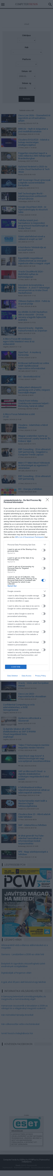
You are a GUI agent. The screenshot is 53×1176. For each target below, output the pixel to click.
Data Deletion (12, 676)
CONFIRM (15, 667)
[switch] (43, 550)
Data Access (26, 676)
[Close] (48, 500)
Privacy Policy (40, 676)
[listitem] (26, 544)
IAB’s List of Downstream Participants (29, 537)
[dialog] (26, 588)
